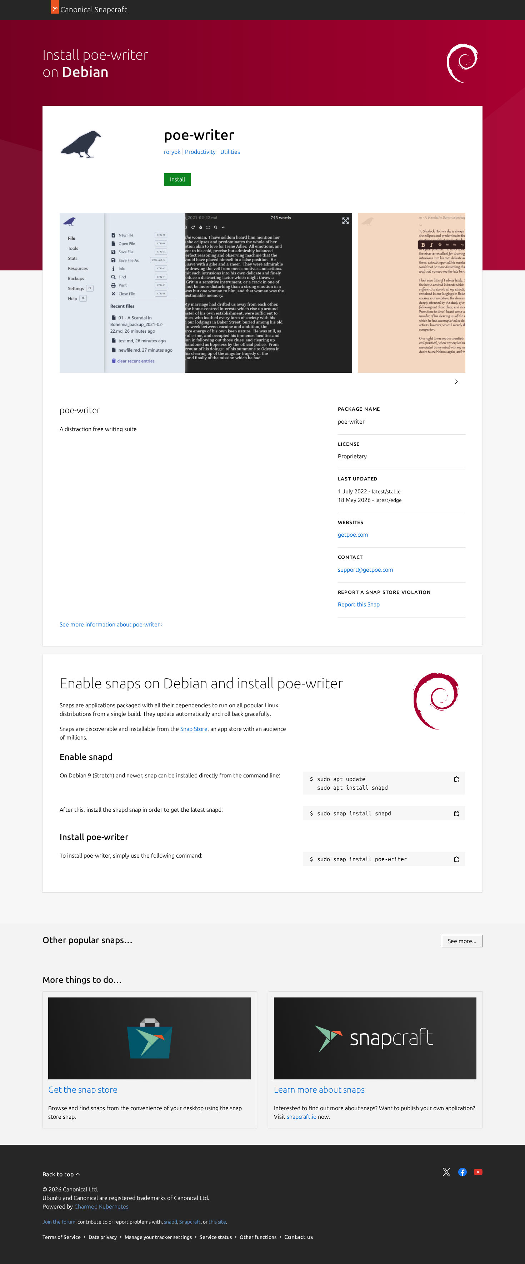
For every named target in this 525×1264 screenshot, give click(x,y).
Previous (437, 382)
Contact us (298, 1237)
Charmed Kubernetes (101, 1206)
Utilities (230, 151)
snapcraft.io (301, 1116)
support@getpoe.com (365, 569)
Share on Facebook (462, 1172)
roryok (173, 151)
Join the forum (58, 1221)
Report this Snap (359, 604)
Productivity (200, 151)
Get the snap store (83, 1089)
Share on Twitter (446, 1172)
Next (456, 382)
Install (177, 179)
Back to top (58, 1174)
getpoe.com (353, 534)
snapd (170, 1221)
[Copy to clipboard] (456, 779)
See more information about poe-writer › (111, 624)
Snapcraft (190, 1221)
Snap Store (194, 729)
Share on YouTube (478, 1172)
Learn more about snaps (319, 1089)
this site (217, 1221)
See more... (462, 941)
